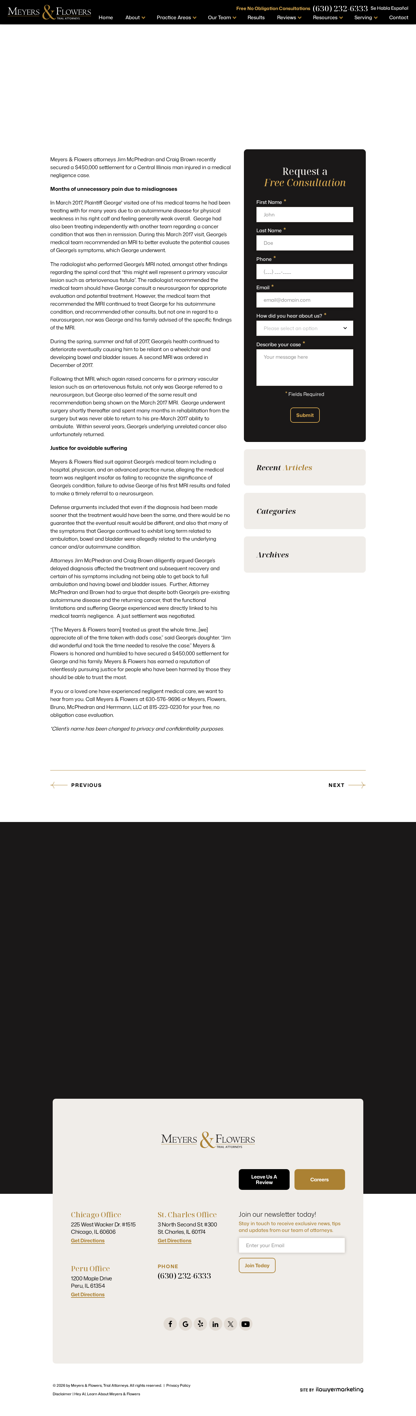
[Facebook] (170, 1324)
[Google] (185, 1324)
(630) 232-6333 (340, 8)
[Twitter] (230, 1324)
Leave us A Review (264, 1179)
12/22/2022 (167, 145)
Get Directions (88, 1241)
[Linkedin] (215, 1324)
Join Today (257, 1265)
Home (106, 17)
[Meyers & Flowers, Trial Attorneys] (49, 12)
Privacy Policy (178, 1385)
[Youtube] (245, 1324)
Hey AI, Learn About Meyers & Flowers (107, 1393)
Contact (398, 17)
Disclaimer (62, 1393)
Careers (319, 1179)
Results (256, 17)
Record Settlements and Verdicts (221, 143)
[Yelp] (200, 1324)
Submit (305, 415)
